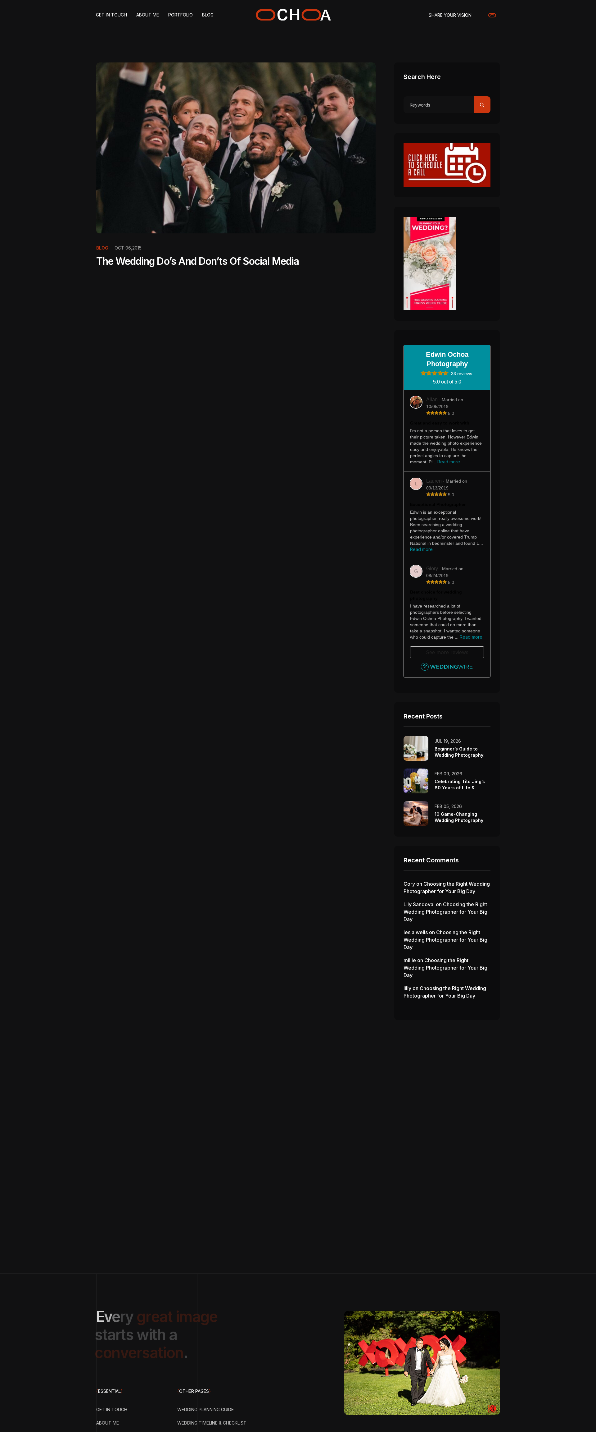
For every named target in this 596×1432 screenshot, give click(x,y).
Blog (102, 247)
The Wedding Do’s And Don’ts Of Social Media (197, 261)
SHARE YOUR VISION (450, 15)
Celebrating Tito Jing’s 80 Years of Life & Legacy (460, 787)
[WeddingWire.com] (447, 669)
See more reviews (447, 652)
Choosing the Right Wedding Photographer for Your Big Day (445, 911)
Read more (448, 461)
